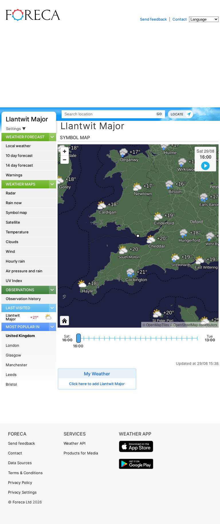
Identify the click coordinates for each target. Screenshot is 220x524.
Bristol (11, 384)
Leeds (11, 374)
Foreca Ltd (22, 502)
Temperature (17, 232)
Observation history (23, 298)
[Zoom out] (64, 159)
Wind (10, 251)
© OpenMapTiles (156, 324)
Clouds (12, 241)
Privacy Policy (20, 482)
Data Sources (20, 462)
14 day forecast (19, 165)
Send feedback (153, 19)
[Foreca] (31, 20)
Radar (11, 193)
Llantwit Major (27, 119)
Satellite (13, 222)
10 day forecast (19, 155)
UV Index (14, 280)
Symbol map (16, 212)
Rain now (14, 202)
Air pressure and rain (24, 271)
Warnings (14, 175)
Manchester (16, 365)
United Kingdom (20, 335)
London (12, 345)
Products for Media (81, 453)
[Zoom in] (64, 151)
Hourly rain (15, 261)
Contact (179, 19)
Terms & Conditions (25, 472)
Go (159, 114)
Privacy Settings (22, 492)
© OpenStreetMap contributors (193, 324)
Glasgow (13, 355)
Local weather (18, 145)
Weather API (74, 443)
